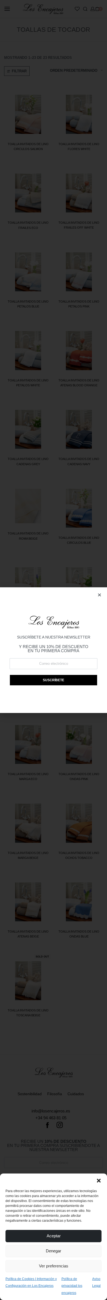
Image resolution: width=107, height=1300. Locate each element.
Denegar (53, 1251)
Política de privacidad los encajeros (71, 1286)
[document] (53, 650)
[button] (99, 1180)
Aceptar (54, 1235)
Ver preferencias (53, 1266)
